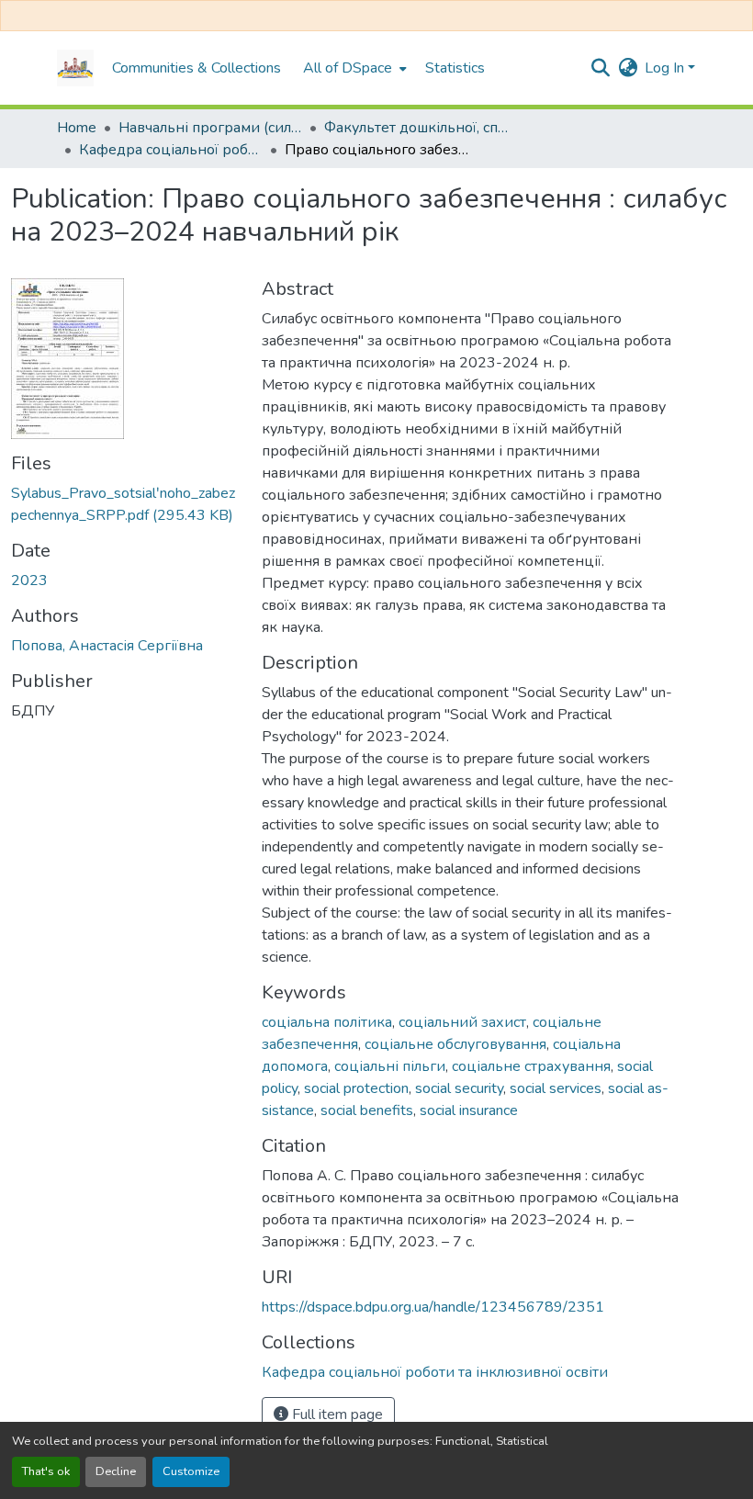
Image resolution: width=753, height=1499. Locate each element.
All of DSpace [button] (347, 68)
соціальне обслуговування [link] (455, 1044)
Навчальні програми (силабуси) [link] (210, 128)
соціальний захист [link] (462, 1022)
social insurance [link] (469, 1110)
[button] (75, 68)
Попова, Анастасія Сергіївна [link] (107, 646)
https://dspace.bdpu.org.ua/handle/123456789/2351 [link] (433, 1307)
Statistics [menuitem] (455, 68)
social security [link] (459, 1088)
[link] (125, 504)
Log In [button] (666, 68)
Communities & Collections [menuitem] (196, 68)
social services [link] (555, 1088)
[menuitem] (353, 68)
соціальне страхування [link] (531, 1066)
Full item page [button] (335, 1414)
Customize (191, 1471)
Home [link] (76, 128)
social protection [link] (356, 1088)
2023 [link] (29, 580)
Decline (116, 1471)
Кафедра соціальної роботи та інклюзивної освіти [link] (171, 150)
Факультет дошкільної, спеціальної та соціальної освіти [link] (416, 128)
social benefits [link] (366, 1110)
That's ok (46, 1471)
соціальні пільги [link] (389, 1066)
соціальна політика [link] (327, 1022)
